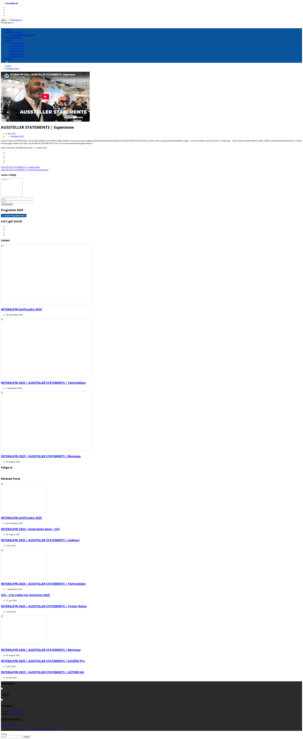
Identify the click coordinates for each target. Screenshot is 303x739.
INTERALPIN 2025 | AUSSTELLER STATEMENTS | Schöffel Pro (43, 661)
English (9, 58)
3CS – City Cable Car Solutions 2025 (25, 595)
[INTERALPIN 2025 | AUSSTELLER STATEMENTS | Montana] (46, 450)
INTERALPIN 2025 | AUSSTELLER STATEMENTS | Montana (41, 456)
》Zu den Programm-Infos (13, 215)
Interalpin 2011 (17, 56)
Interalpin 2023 (17, 43)
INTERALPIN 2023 (14, 37)
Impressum (30, 729)
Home (8, 29)
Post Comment (7, 204)
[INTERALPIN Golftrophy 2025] (46, 303)
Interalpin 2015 (17, 51)
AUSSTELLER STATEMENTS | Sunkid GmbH (20, 167)
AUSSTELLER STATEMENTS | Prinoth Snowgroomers (25, 170)
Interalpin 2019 (17, 45)
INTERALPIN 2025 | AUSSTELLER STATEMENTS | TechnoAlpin (43, 383)
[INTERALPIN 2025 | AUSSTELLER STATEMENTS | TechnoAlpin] (46, 377)
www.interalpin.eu (9, 725)
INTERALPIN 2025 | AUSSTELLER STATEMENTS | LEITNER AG (42, 672)
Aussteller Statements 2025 (23, 35)
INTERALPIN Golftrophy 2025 (21, 309)
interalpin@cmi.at (16, 714)
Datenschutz (42, 729)
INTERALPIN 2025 (14, 32)
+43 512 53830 (17, 711)
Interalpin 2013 (17, 53)
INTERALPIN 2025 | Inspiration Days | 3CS (30, 529)
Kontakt (54, 729)
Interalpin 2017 (17, 48)
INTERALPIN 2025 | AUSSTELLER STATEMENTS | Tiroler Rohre (44, 606)
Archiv (8, 40)
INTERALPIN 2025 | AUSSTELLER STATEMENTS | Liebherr (40, 540)
